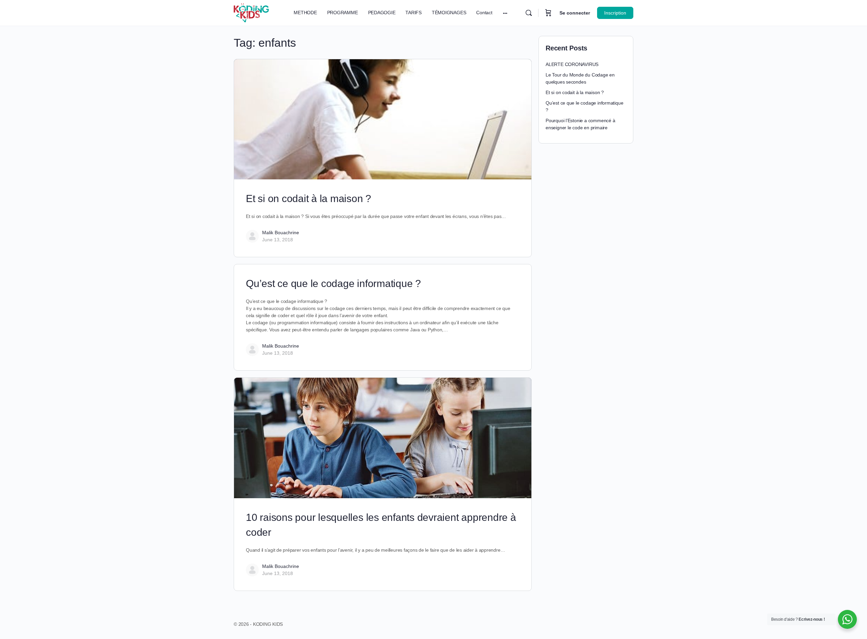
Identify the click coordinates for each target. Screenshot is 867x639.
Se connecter (574, 13)
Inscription (615, 13)
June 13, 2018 (277, 239)
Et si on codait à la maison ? (308, 198)
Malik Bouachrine (280, 232)
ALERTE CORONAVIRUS (572, 64)
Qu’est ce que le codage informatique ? (335, 283)
